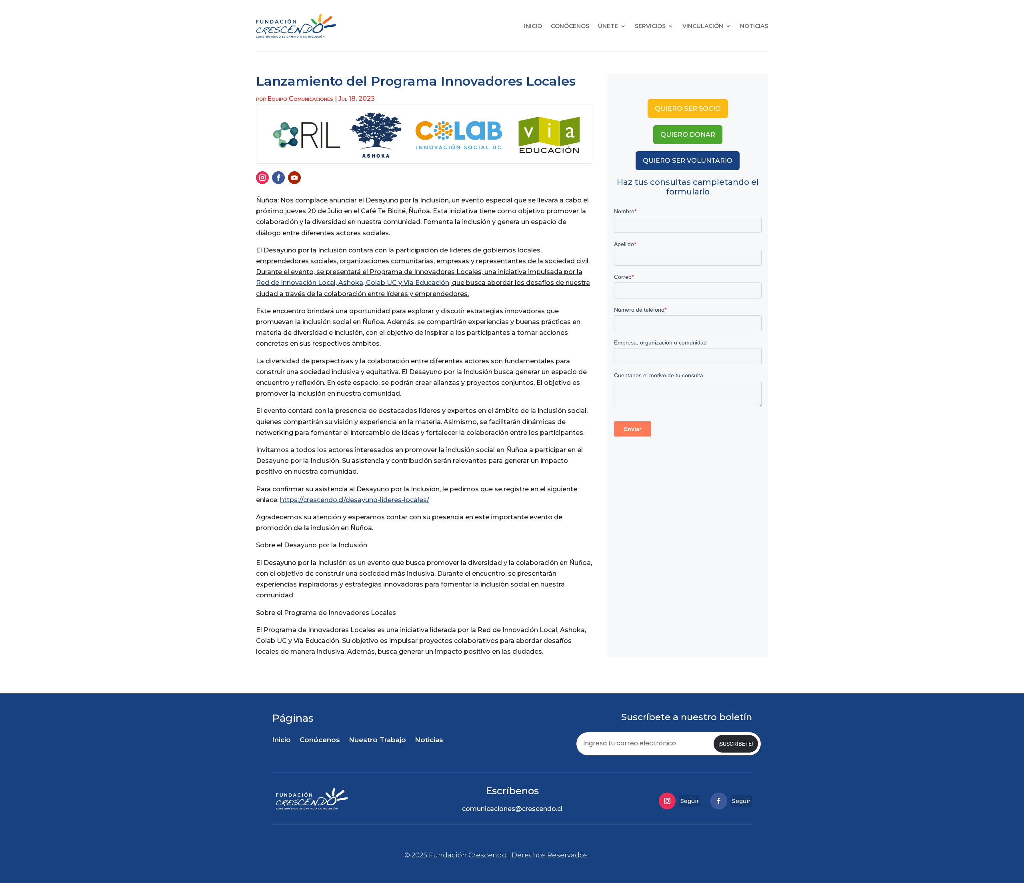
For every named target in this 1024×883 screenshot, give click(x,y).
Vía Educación (426, 282)
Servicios (650, 26)
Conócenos (570, 26)
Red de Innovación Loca (295, 282)
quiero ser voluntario (687, 160)
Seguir (689, 801)
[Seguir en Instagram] (262, 177)
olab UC (384, 282)
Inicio (533, 26)
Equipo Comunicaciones (300, 98)
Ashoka (350, 282)
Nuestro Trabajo (377, 740)
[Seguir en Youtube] (294, 177)
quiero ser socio (688, 108)
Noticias (754, 26)
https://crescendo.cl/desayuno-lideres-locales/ (354, 500)
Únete (608, 26)
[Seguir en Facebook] (278, 177)
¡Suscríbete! (735, 744)
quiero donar (687, 134)
